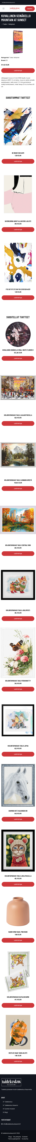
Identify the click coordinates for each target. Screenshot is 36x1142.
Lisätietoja (18, 70)
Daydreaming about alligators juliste (18, 221)
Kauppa (29, 9)
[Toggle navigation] (3, 8)
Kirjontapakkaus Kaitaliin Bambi (18, 997)
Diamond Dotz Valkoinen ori (18, 811)
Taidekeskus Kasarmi (11, 1105)
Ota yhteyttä (17, 1137)
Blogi (6, 1112)
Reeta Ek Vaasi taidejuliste (18, 1053)
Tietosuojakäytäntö (14, 1139)
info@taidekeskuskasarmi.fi (8, 2)
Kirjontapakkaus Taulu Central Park (18, 545)
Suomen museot (9, 1109)
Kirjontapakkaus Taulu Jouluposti (18, 610)
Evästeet (25, 1137)
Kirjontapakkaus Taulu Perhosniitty (18, 681)
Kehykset (12, 24)
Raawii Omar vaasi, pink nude (18, 932)
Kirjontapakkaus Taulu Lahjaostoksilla (18, 415)
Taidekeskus (8, 1102)
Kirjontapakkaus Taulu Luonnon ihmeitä (18, 480)
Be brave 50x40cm (18, 153)
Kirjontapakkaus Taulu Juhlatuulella (18, 876)
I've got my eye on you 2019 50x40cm (18, 289)
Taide (5, 24)
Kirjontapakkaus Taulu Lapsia (18, 746)
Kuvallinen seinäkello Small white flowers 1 (18, 350)
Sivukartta (25, 1139)
